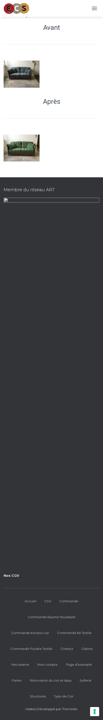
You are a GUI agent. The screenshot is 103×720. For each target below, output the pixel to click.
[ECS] (18, 8)
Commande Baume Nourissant (51, 617)
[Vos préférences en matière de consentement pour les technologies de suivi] (94, 711)
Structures (38, 696)
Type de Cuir (64, 696)
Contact (67, 649)
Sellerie (86, 680)
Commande (68, 601)
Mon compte (47, 664)
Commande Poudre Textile (31, 649)
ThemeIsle (70, 709)
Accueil (30, 601)
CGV (47, 601)
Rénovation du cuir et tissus (50, 680)
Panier (17, 680)
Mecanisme (20, 664)
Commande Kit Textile (74, 633)
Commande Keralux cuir (30, 633)
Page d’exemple (79, 664)
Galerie (87, 649)
